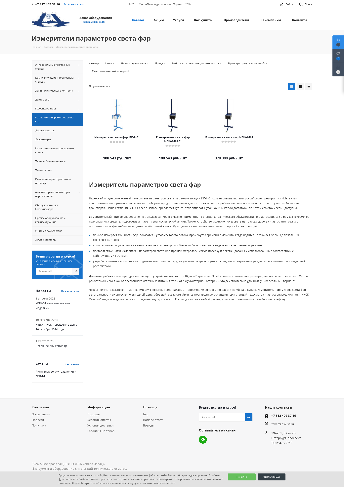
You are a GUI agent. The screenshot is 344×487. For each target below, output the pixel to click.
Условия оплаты (99, 420)
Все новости (70, 291)
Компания (40, 407)
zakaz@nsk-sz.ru (282, 424)
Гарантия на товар (100, 431)
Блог (146, 414)
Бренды (148, 425)
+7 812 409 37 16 (283, 416)
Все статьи (71, 364)
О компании (41, 414)
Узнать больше (271, 476)
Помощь (93, 414)
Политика (39, 425)
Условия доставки (100, 425)
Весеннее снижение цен (52, 346)
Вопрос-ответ (153, 420)
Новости (38, 420)
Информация (98, 407)
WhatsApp (203, 440)
